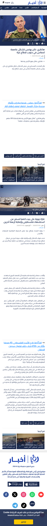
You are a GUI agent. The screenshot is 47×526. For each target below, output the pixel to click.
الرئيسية (43, 7)
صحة (20, 7)
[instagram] (23, 494)
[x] (14, 494)
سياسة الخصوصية (13, 515)
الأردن (27, 7)
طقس (7, 7)
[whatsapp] (32, 494)
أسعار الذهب (35, 7)
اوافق (23, 522)
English (7, 2)
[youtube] (41, 494)
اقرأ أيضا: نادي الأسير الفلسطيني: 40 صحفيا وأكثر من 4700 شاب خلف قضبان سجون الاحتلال (24, 346)
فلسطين (14, 7)
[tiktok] (24, 505)
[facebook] (6, 494)
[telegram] (15, 505)
